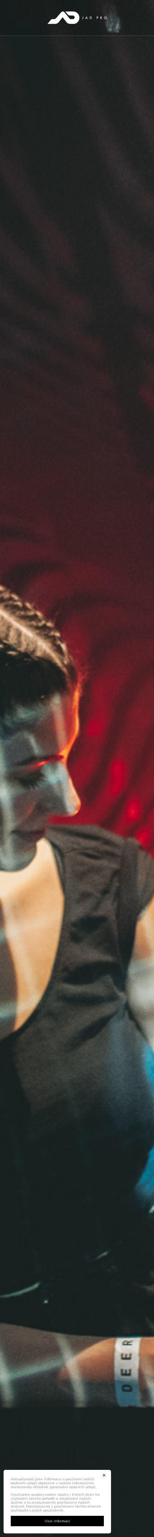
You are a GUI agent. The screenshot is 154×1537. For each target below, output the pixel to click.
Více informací (57, 1521)
